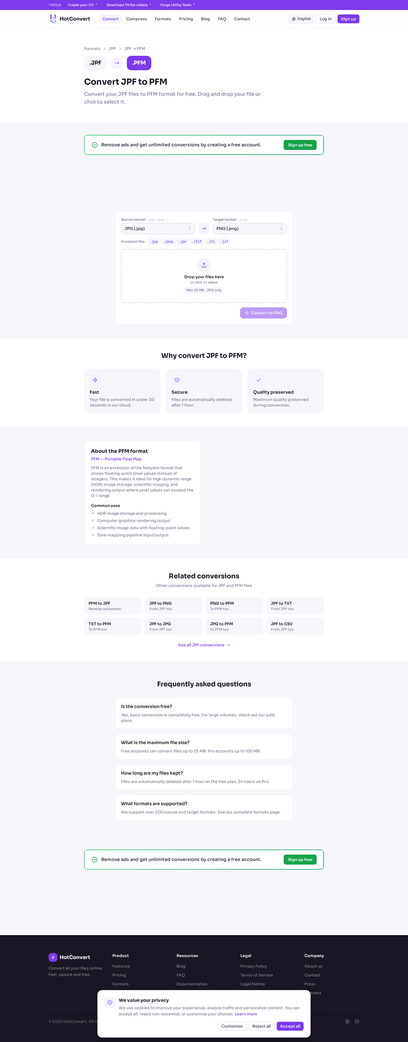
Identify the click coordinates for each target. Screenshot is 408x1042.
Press (310, 983)
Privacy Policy (253, 966)
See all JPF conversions (201, 644)
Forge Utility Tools (177, 5)
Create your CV (83, 5)
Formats (163, 18)
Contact (242, 18)
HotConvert (75, 19)
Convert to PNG (267, 312)
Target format (230, 219)
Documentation (192, 983)
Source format (144, 219)
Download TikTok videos (129, 5)
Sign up (348, 18)
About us (313, 966)
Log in (326, 18)
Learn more (246, 1013)
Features (121, 966)
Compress (136, 18)
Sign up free (300, 144)
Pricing (186, 18)
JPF (112, 48)
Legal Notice (252, 983)
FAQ (222, 18)
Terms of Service (256, 975)
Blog (205, 18)
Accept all (290, 1026)
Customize (232, 1026)
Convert (110, 18)
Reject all (261, 1026)
